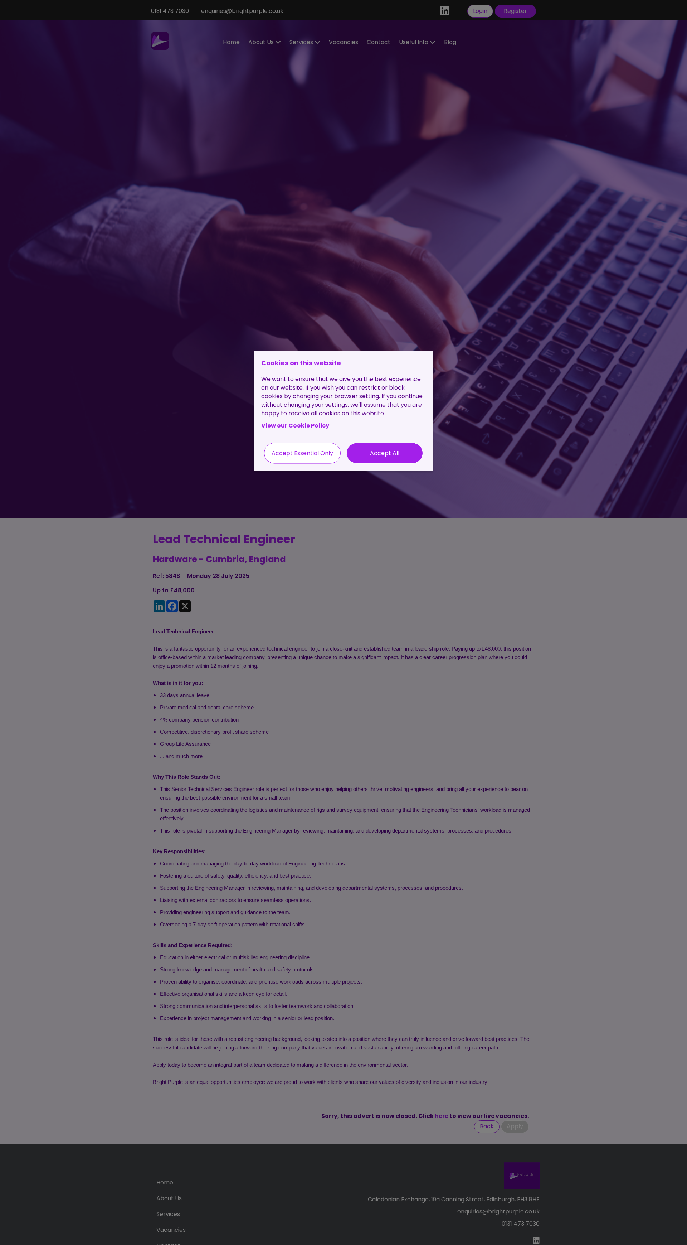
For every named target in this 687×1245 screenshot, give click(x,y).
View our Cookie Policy (295, 425)
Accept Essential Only (302, 453)
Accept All (384, 453)
